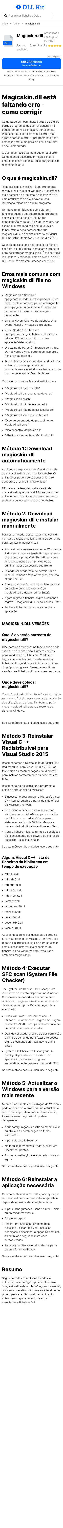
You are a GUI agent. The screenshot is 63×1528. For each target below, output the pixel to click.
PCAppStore (39, 71)
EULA (44, 75)
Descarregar (31, 63)
